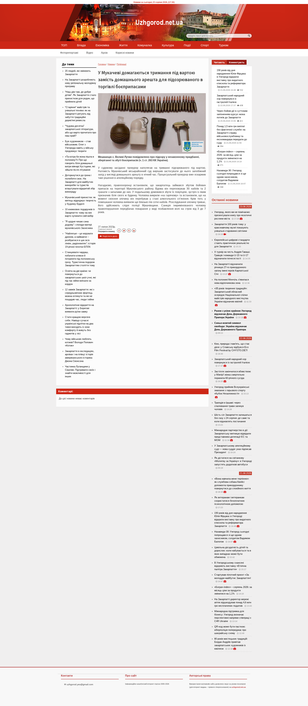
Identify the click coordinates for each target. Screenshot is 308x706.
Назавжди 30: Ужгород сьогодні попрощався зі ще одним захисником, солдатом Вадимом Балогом (231, 177)
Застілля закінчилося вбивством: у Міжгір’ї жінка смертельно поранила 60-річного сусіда (232, 374)
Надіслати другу (108, 236)
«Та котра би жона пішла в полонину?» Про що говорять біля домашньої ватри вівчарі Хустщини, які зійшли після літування (80, 163)
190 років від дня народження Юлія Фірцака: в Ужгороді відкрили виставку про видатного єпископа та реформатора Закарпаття (232, 519)
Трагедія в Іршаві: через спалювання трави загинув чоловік (229, 406)
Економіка (102, 45)
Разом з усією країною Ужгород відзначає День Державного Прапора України (233, 314)
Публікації (121, 64)
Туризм (223, 45)
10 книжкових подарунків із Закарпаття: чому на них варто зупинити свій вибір (80, 212)
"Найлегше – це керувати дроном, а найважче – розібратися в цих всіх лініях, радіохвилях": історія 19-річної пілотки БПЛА (80, 240)
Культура (168, 45)
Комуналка (144, 45)
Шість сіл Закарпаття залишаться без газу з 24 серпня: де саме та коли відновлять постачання (233, 418)
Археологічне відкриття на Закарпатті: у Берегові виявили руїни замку (79, 308)
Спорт (205, 45)
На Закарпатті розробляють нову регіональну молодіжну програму (80, 83)
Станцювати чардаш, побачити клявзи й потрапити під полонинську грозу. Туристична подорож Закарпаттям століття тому (80, 259)
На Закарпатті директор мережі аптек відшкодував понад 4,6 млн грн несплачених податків (232, 602)
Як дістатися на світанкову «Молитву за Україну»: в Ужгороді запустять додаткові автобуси (233, 461)
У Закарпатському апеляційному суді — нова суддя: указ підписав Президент (232, 449)
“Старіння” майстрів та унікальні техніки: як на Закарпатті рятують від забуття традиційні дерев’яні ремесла (77, 114)
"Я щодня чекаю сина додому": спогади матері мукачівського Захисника (79, 224)
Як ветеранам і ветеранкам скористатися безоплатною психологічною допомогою (229, 500)
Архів (104, 53)
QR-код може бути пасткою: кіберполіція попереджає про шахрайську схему (230, 629)
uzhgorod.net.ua (239, 687)
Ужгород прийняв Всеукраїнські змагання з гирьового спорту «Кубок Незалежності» (231, 390)
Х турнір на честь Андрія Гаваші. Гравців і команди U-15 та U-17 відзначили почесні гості (232, 255)
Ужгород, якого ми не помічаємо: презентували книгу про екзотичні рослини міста (232, 215)
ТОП (64, 45)
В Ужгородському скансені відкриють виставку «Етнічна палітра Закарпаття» (230, 566)
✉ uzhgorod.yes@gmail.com (78, 684)
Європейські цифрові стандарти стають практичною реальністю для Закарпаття (232, 243)
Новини (111, 64)
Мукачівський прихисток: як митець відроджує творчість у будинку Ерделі (80, 200)
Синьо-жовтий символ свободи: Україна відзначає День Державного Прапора (230, 326)
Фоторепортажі (69, 53)
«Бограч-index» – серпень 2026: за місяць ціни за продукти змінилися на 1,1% (233, 590)
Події (187, 45)
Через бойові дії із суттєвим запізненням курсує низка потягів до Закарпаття (232, 114)
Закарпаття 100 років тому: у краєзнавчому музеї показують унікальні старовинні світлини (231, 227)
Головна (102, 64)
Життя (123, 45)
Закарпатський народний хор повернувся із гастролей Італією (230, 98)
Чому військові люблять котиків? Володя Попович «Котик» (79, 342)
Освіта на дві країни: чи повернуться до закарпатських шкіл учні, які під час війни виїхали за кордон (80, 277)
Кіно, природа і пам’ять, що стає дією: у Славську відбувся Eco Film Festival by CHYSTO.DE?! (231, 347)
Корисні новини (125, 53)
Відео (89, 53)
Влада (81, 45)
